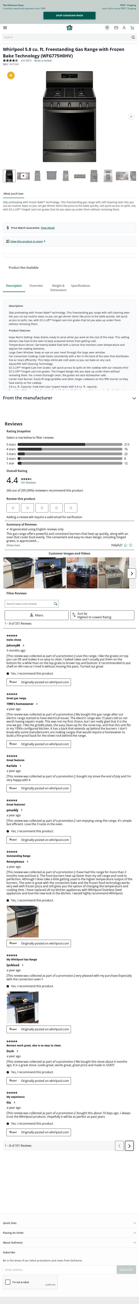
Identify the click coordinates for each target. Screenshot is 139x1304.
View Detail (48, 228)
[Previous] (8, 116)
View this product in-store (26, 241)
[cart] (132, 27)
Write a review (43, 60)
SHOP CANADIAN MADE (69, 15)
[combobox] (69, 37)
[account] (124, 28)
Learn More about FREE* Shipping (119, 8)
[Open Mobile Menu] (5, 28)
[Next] (131, 116)
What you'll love (13, 193)
